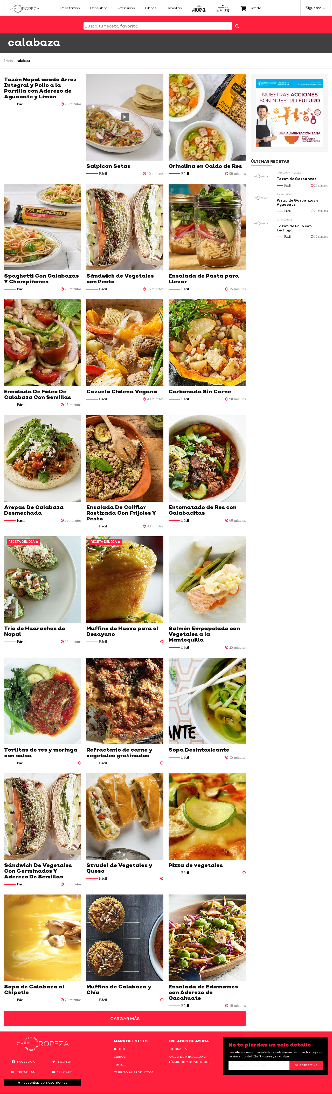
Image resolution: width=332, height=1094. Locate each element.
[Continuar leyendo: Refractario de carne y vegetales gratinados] (124, 701)
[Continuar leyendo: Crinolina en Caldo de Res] (207, 117)
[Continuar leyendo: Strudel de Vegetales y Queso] (124, 816)
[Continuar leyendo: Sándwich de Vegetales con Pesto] (124, 227)
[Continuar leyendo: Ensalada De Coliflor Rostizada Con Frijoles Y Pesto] (124, 458)
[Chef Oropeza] (24, 8)
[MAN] (223, 8)
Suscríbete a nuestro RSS (45, 1082)
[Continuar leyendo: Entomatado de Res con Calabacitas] (207, 458)
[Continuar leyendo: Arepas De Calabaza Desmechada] (42, 458)
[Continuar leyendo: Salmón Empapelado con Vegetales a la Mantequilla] (207, 579)
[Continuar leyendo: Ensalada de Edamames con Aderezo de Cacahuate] (207, 938)
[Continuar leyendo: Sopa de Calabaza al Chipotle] (42, 938)
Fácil (21, 104)
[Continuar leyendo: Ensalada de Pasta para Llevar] (207, 227)
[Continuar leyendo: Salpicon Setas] (124, 117)
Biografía (178, 1049)
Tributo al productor (134, 1072)
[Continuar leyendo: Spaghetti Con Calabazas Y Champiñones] (42, 227)
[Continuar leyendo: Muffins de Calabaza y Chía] (124, 938)
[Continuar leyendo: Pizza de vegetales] (207, 816)
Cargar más (125, 1018)
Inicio (8, 61)
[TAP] (199, 8)
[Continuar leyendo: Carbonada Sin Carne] (207, 342)
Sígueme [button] (314, 7)
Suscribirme (306, 1065)
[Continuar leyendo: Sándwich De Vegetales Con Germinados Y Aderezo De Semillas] (42, 816)
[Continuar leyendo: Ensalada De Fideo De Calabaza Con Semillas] (42, 342)
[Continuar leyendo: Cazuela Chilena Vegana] (124, 342)
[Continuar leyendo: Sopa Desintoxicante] (207, 701)
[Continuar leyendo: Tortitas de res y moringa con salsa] (42, 701)
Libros (120, 1056)
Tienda (120, 1064)
